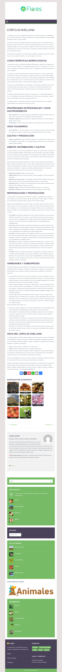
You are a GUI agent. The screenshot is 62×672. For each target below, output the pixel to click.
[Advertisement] (31, 18)
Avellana (16, 566)
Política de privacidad (37, 660)
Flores (11, 643)
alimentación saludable (44, 647)
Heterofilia (14, 425)
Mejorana (16, 605)
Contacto (44, 662)
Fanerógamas (18, 631)
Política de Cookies (37, 662)
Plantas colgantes (18, 506)
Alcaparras (17, 624)
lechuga (40, 650)
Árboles (13, 465)
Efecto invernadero (19, 547)
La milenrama (17, 553)
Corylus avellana (18, 559)
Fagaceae (46, 650)
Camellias (35, 647)
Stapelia (16, 519)
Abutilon (16, 500)
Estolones (48, 425)
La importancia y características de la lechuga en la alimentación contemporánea (30, 494)
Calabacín (17, 612)
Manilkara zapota (18, 572)
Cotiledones (17, 512)
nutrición (35, 650)
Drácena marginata (19, 618)
